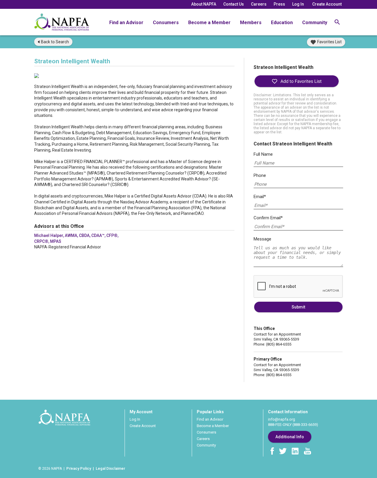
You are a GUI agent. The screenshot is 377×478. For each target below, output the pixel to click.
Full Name (263, 154)
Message (262, 239)
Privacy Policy (78, 468)
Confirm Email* (268, 217)
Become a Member (209, 22)
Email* (260, 196)
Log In (298, 4)
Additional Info (289, 436)
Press (279, 4)
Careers (259, 4)
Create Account (327, 4)
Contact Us (233, 4)
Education (282, 22)
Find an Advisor (126, 22)
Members (251, 22)
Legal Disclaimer (110, 468)
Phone (260, 175)
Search (55, 41)
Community (314, 22)
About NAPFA (203, 4)
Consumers (166, 22)
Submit (298, 307)
